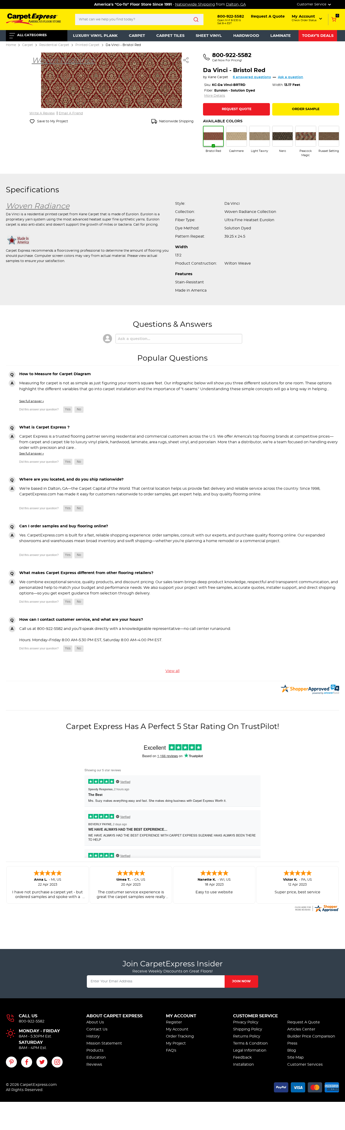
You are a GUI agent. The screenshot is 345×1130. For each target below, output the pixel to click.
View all (172, 671)
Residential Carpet (54, 45)
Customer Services (305, 1064)
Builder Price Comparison (311, 1036)
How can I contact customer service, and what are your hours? (81, 619)
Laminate (280, 36)
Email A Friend (71, 113)
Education (96, 1057)
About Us (95, 1022)
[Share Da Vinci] (186, 60)
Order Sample (305, 109)
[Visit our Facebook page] (26, 1062)
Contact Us (96, 1029)
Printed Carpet (87, 45)
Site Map (295, 1057)
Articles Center (301, 1029)
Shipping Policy (247, 1029)
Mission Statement (104, 1043)
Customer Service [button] (312, 4)
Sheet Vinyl (209, 36)
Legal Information (249, 1050)
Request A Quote (303, 1022)
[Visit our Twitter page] (41, 1062)
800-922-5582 (31, 1021)
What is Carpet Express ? (44, 427)
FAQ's (171, 1050)
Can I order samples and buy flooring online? (63, 526)
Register (174, 1022)
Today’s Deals (318, 36)
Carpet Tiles (170, 36)
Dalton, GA (236, 4)
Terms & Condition (250, 1043)
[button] (307, 18)
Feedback (242, 1057)
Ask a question (290, 77)
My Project (176, 1043)
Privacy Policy (245, 1022)
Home (11, 45)
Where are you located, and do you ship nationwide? (71, 479)
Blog (291, 1050)
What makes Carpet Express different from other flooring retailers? (86, 573)
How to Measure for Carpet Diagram (55, 374)
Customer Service (255, 1016)
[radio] (213, 139)
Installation (243, 1064)
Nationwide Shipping (195, 4)
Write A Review (42, 113)
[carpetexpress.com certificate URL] (316, 908)
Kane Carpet (218, 77)
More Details (214, 95)
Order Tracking (180, 1036)
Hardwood (246, 36)
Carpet (137, 36)
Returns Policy (246, 1036)
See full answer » (31, 401)
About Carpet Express (114, 1016)
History (93, 1036)
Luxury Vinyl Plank (95, 36)
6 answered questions (252, 77)
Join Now (241, 981)
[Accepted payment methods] (306, 1086)
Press (292, 1043)
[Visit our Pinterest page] (11, 1062)
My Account (181, 1016)
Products (95, 1050)
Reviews (94, 1064)
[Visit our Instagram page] (57, 1062)
